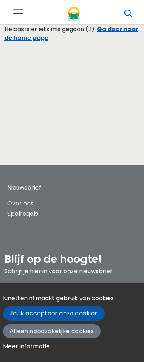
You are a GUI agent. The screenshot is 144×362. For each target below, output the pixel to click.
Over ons (20, 203)
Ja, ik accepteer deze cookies (54, 313)
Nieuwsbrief (24, 187)
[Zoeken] (128, 14)
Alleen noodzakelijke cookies (52, 331)
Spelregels (22, 214)
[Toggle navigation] (18, 14)
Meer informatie (26, 346)
